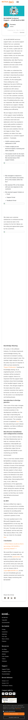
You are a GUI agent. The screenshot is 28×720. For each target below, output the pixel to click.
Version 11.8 (5, 683)
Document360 (5, 622)
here (17, 421)
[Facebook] (5, 598)
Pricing (3, 629)
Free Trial (4, 636)
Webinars (4, 661)
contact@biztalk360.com (8, 696)
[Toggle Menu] (17, 2)
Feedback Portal (6, 671)
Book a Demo (5, 639)
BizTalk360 (5, 617)
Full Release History (7, 685)
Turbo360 (4, 620)
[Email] (15, 598)
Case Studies (5, 656)
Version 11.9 (5, 681)
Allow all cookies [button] (14, 713)
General (22, 32)
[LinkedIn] (11, 598)
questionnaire (16, 557)
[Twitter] (8, 598)
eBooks (4, 654)
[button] (14, 711)
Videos (4, 659)
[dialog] (14, 712)
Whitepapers (5, 651)
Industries (4, 634)
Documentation (6, 674)
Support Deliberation (10, 367)
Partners (4, 641)
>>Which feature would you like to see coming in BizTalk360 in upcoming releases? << (14, 546)
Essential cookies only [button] (14, 717)
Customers (5, 632)
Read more (18, 708)
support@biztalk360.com (11, 570)
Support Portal (6, 669)
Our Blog (4, 649)
